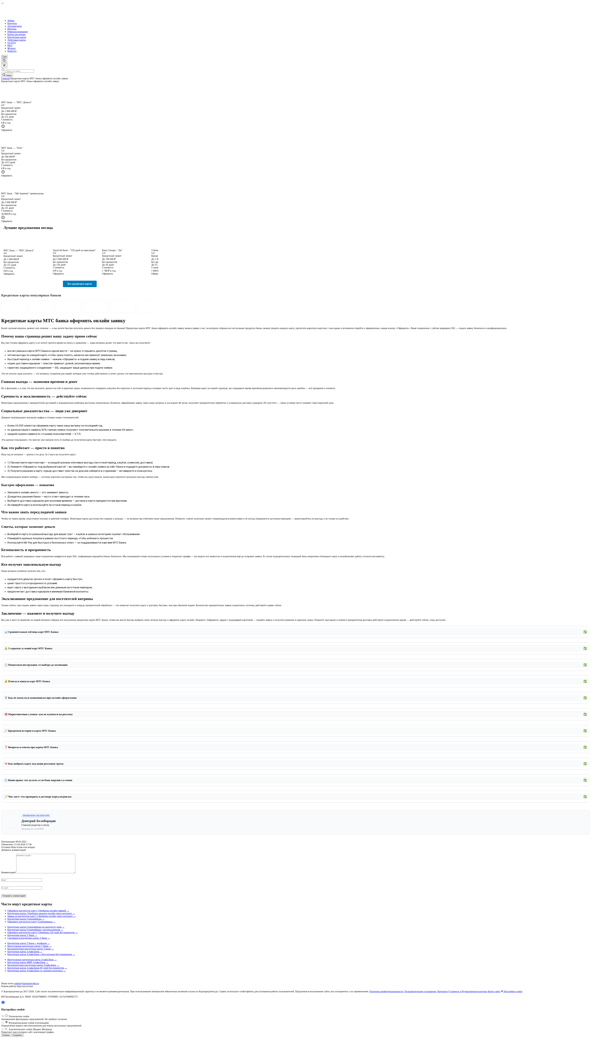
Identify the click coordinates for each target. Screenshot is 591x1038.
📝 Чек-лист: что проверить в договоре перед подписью (295, 796)
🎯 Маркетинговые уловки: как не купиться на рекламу (295, 714)
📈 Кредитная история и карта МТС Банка (295, 730)
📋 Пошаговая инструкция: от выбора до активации (295, 664)
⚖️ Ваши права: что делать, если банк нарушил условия (295, 780)
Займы (10, 20)
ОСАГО (11, 42)
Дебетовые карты (16, 40)
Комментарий (8, 872)
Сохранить (17, 1035)
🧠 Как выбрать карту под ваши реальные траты (295, 763)
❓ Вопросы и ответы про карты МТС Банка (295, 747)
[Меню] (2, 3)
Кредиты (12, 23)
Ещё (4, 56)
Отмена (6, 1035)
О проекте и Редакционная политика (467, 991)
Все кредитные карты (80, 284)
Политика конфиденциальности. (387, 991)
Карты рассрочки (16, 34)
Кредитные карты (16, 37)
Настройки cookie (512, 991)
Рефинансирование (17, 31)
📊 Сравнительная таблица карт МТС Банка (295, 631)
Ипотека (11, 29)
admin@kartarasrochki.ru (26, 983)
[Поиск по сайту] (4, 60)
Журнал (11, 48)
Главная (5, 78)
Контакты (442, 991)
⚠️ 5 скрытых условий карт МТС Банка (295, 648)
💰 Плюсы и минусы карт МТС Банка (295, 681)
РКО (9, 45)
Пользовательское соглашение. (420, 991)
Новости (11, 51)
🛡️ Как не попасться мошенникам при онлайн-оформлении (295, 697)
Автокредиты (14, 26)
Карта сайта (494, 991)
